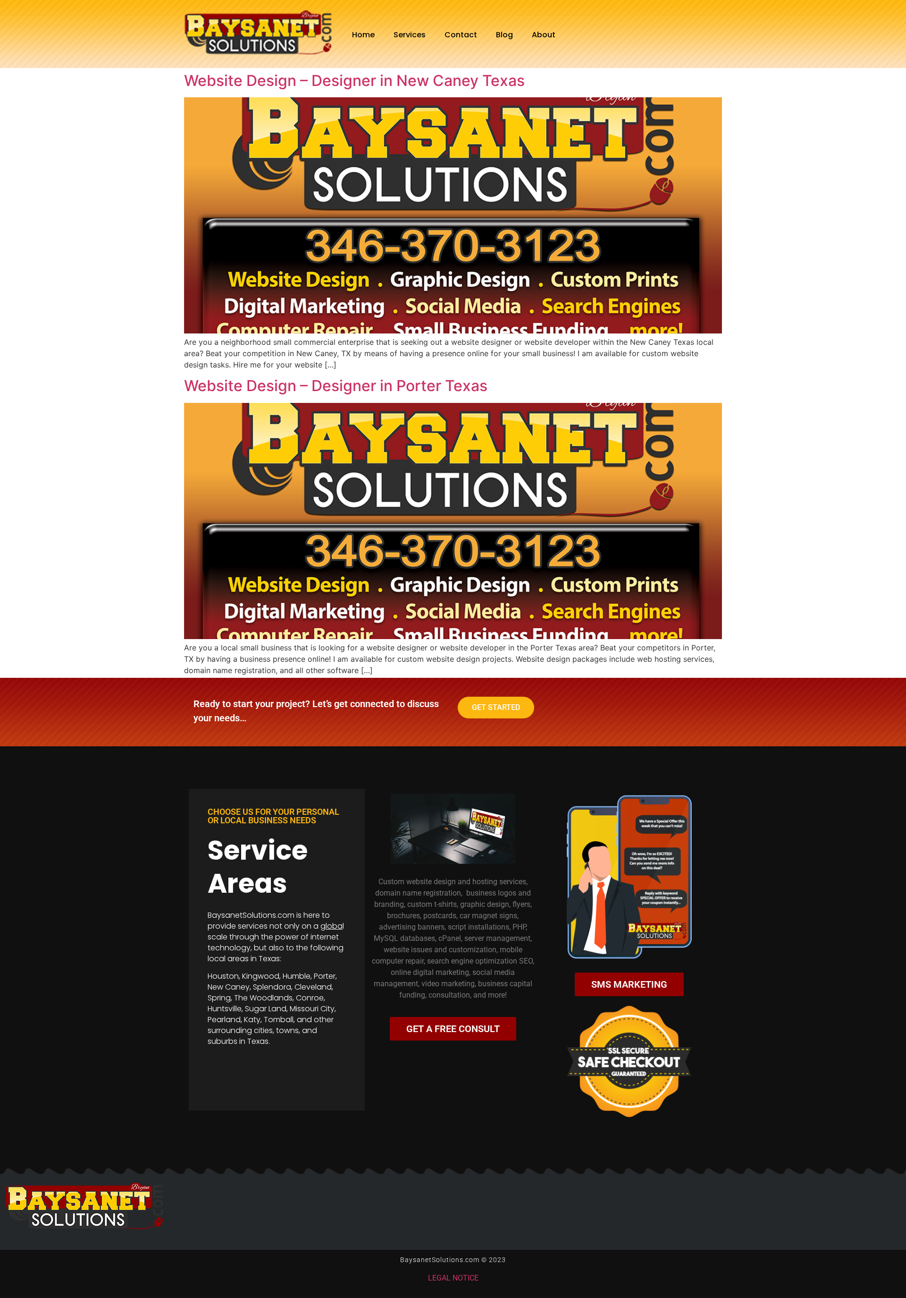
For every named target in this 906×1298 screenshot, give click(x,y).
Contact (461, 34)
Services (410, 34)
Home (363, 34)
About (543, 34)
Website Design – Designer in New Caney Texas (354, 80)
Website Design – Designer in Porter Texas (335, 385)
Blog (504, 34)
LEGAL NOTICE (453, 1277)
